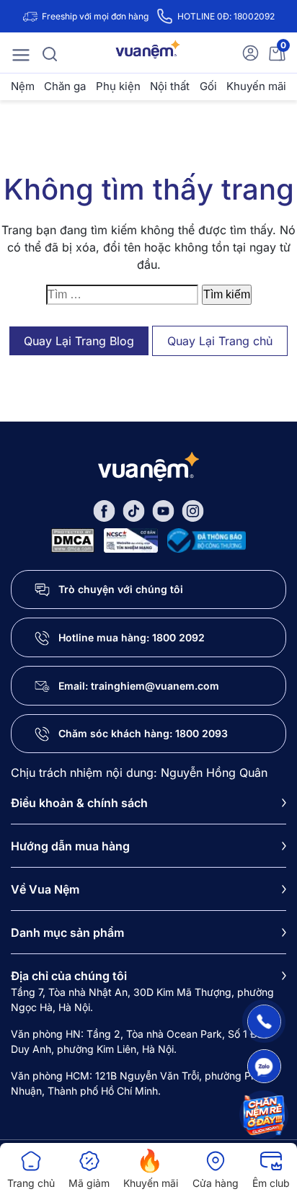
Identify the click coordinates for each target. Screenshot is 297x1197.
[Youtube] (163, 510)
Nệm (23, 86)
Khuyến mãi (256, 86)
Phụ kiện (118, 86)
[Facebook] (104, 510)
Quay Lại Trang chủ (219, 341)
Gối (208, 86)
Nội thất (170, 86)
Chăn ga (65, 86)
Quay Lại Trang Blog (79, 341)
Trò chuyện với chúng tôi (120, 589)
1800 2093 (201, 733)
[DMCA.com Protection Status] (72, 539)
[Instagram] (193, 510)
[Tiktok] (134, 510)
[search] (50, 53)
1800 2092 (178, 637)
